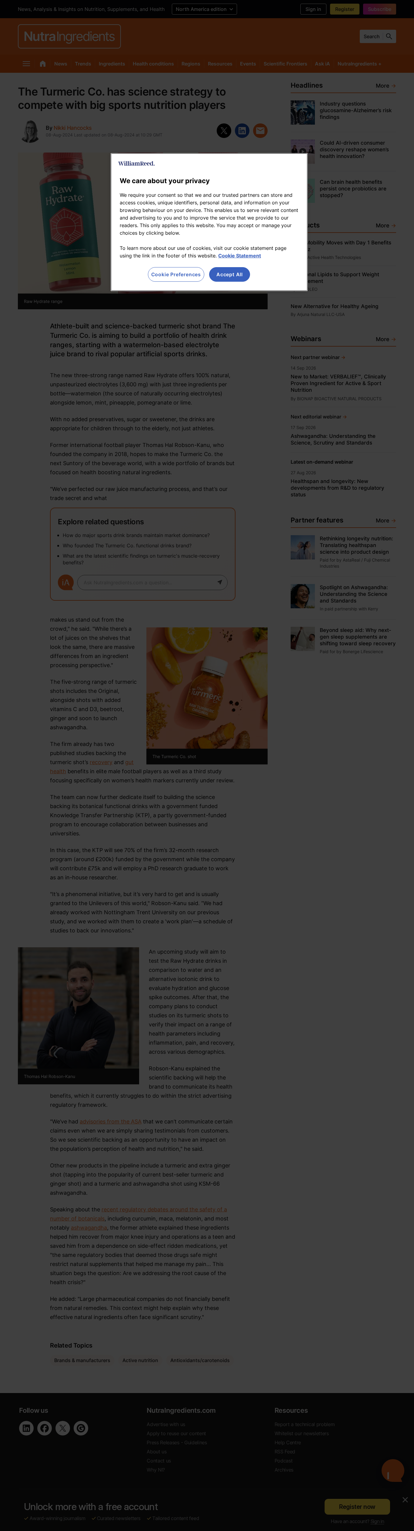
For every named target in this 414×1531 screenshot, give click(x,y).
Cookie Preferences (176, 274)
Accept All (229, 274)
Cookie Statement (239, 256)
